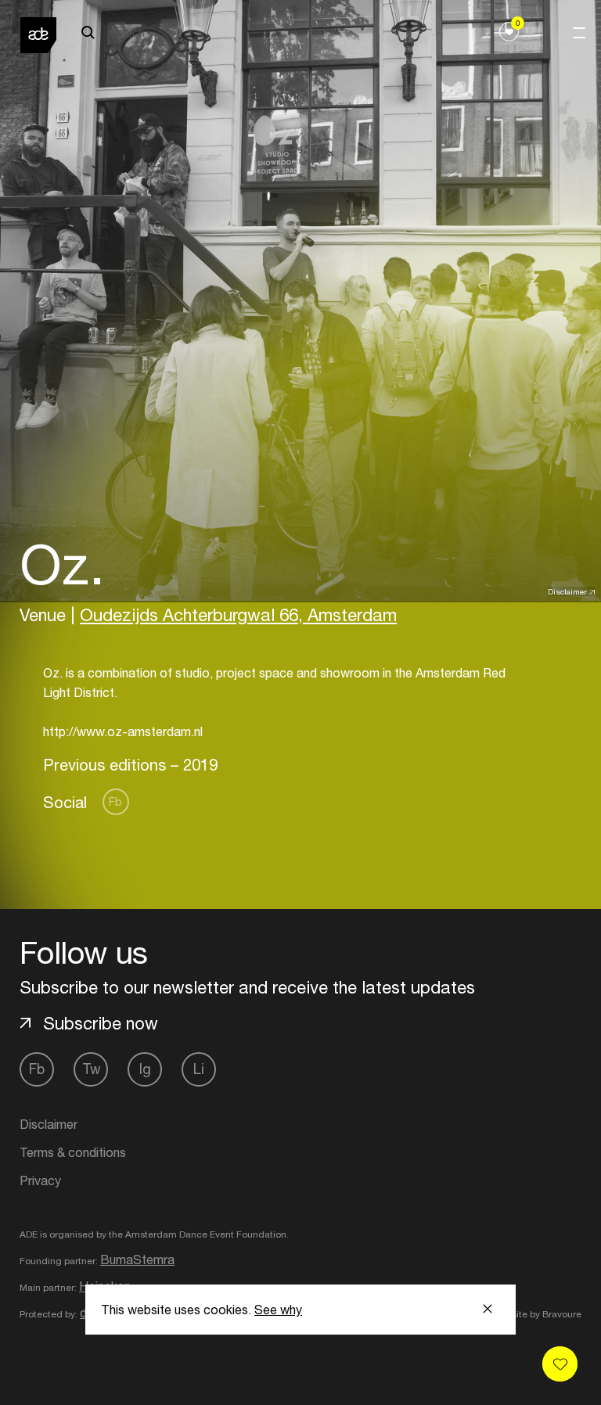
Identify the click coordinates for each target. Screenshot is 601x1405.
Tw (91, 1069)
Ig (145, 1069)
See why (278, 1310)
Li (198, 1069)
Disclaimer (567, 591)
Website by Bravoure (536, 1314)
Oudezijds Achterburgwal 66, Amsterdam (238, 615)
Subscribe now (100, 1023)
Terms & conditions (73, 1152)
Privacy (40, 1180)
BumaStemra (137, 1259)
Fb (115, 801)
